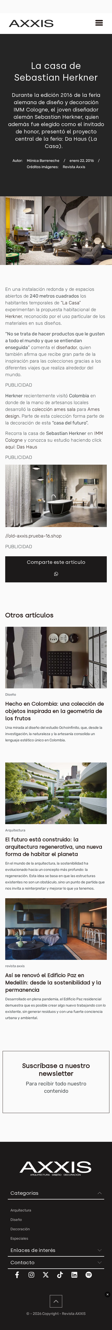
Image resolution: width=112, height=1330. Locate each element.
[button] (56, 574)
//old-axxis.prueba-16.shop (33, 536)
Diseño (10, 694)
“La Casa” (71, 303)
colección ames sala (54, 409)
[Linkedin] (77, 1278)
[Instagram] (34, 1278)
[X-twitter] (48, 1278)
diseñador (66, 347)
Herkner (13, 316)
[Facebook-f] (20, 1278)
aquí (9, 447)
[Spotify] (91, 1278)
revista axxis (15, 966)
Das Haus (27, 447)
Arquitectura (15, 830)
